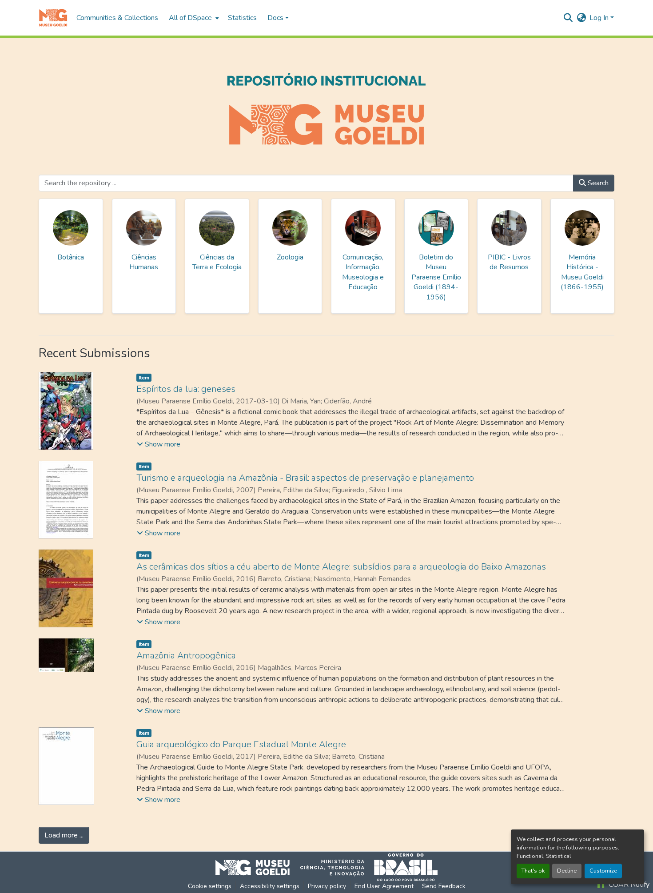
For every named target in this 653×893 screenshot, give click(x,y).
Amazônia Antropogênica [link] (186, 656)
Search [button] (597, 183)
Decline (567, 871)
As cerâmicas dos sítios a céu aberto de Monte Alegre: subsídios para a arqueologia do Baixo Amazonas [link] (341, 567)
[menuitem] (193, 18)
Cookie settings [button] (209, 886)
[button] (53, 18)
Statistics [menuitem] (242, 18)
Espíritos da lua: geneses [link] (185, 389)
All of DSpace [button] (190, 18)
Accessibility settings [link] (269, 886)
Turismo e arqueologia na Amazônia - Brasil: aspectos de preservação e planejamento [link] (305, 478)
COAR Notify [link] (628, 884)
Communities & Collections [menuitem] (117, 18)
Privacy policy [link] (327, 886)
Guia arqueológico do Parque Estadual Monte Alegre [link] (241, 744)
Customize (603, 871)
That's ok (533, 871)
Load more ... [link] (64, 835)
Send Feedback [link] (444, 886)
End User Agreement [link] (384, 886)
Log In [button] (599, 18)
